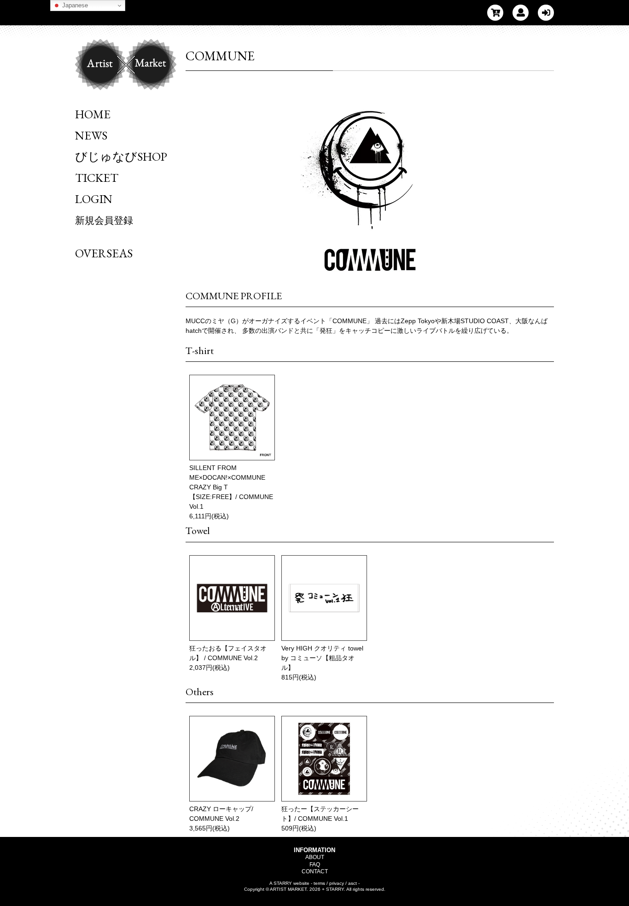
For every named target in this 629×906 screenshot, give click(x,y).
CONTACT (315, 871)
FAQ (314, 864)
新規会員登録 (104, 220)
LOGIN (93, 199)
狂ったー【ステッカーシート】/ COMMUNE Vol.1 (320, 813)
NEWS (91, 135)
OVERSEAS (104, 253)
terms (319, 883)
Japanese (74, 5)
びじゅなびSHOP (121, 156)
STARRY (283, 883)
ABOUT (314, 857)
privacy (336, 883)
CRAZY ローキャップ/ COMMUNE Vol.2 (221, 813)
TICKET (96, 178)
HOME (93, 114)
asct (352, 883)
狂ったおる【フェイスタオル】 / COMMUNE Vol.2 (228, 653)
